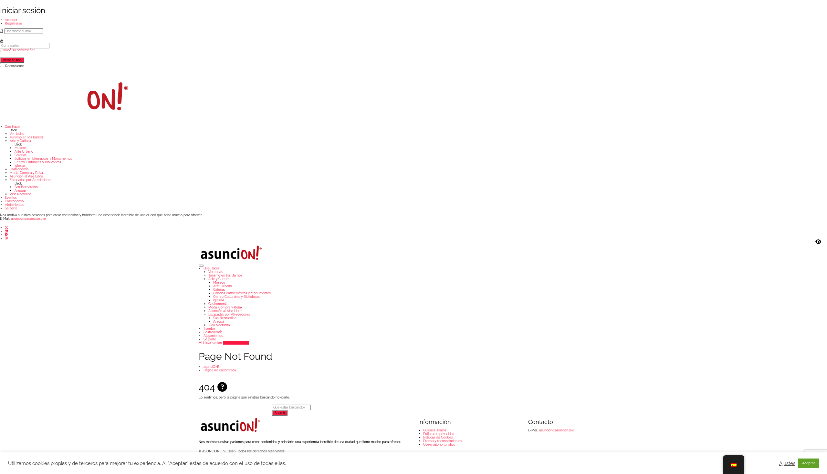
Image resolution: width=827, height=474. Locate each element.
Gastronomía (19, 169)
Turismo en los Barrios (27, 137)
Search (280, 413)
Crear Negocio (234, 343)
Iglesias (20, 165)
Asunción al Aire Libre (26, 176)
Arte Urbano (24, 151)
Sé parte (11, 208)
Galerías (20, 155)
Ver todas (17, 134)
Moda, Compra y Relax (27, 173)
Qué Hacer (13, 126)
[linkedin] (6, 231)
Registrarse (13, 23)
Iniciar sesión (212, 343)
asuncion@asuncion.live (28, 218)
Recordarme (14, 66)
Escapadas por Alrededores (30, 180)
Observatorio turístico (439, 444)
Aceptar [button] (808, 463)
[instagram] (6, 238)
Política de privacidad (438, 434)
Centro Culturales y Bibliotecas (38, 162)
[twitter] (6, 227)
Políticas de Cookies (438, 437)
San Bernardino (26, 187)
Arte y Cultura (20, 141)
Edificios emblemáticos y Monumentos (43, 158)
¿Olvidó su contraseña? (17, 50)
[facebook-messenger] (6, 235)
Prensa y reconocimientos (442, 441)
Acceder (11, 20)
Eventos (11, 197)
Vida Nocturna (20, 194)
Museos (20, 148)
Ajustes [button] (787, 463)
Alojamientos (14, 205)
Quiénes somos (434, 430)
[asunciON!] (68, 96)
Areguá (20, 190)
